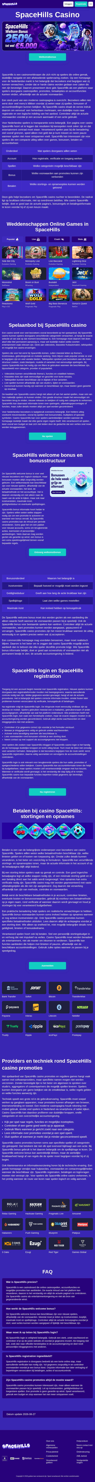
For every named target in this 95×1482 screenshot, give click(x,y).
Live (34, 239)
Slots (80, 239)
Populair (11, 239)
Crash (57, 239)
